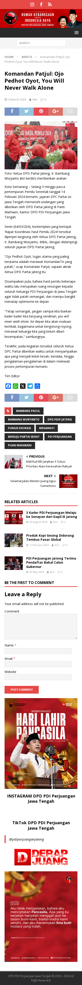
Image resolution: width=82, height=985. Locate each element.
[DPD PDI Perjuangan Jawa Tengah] (41, 25)
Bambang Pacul (28, 411)
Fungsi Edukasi (19, 428)
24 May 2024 (36, 572)
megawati (46, 428)
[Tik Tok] (50, 4)
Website (10, 672)
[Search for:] (41, 43)
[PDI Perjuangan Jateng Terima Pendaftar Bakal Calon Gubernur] (14, 563)
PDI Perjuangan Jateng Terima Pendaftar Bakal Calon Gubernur (51, 562)
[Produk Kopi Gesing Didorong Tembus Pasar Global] (14, 540)
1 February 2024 (39, 545)
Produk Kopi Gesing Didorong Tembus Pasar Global (50, 537)
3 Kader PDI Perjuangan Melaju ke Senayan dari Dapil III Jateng (51, 514)
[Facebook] (41, 4)
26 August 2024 (38, 522)
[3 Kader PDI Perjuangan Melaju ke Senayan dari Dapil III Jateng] (14, 517)
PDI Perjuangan (60, 437)
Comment (12, 611)
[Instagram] (32, 4)
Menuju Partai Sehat (24, 437)
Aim (34, 99)
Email (9, 658)
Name (10, 645)
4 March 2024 (17, 99)
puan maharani (20, 445)
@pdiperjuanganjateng (26, 839)
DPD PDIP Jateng (60, 419)
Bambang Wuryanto (23, 419)
